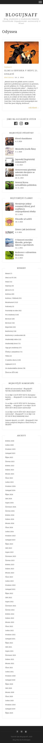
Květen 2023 (9, 564)
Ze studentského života (13, 368)
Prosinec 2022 (10, 585)
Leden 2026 (9, 445)
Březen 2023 (9, 573)
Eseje (7, 282)
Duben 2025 (9, 470)
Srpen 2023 (9, 552)
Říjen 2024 (9, 494)
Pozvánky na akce (11, 310)
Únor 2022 (9, 626)
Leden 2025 (9, 482)
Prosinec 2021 (10, 634)
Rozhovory (9, 331)
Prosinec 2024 (10, 486)
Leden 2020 (9, 700)
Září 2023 (8, 548)
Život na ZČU (10, 372)
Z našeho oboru (11, 360)
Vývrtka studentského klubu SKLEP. (18, 391)
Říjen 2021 (9, 643)
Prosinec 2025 (10, 449)
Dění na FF (9, 277)
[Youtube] (26, 125)
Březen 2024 (9, 523)
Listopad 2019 (10, 709)
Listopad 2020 (10, 680)
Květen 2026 (9, 441)
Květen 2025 (9, 465)
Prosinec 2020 (10, 676)
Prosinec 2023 (10, 536)
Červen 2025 (9, 461)
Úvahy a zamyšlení (12, 352)
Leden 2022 (9, 630)
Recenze (8, 319)
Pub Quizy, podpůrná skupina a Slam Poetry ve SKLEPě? (21, 422)
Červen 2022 (9, 610)
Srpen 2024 (9, 503)
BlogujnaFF (21, 14)
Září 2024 (8, 498)
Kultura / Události (11, 298)
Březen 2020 (9, 692)
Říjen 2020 (9, 684)
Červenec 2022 (10, 606)
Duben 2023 (9, 568)
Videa (7, 356)
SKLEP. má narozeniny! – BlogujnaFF (18, 388)
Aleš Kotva (8, 77)
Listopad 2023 (10, 540)
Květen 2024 (9, 515)
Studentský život (11, 343)
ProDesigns (26, 740)
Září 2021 (8, 647)
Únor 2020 (9, 696)
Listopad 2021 (10, 639)
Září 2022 (8, 597)
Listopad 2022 (10, 589)
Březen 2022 (9, 622)
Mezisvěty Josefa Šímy (25, 149)
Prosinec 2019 (10, 704)
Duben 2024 (9, 519)
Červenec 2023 (10, 556)
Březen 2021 (9, 663)
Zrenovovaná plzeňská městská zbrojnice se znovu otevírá (25, 172)
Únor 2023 (9, 577)
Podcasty (8, 306)
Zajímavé (8, 67)
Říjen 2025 (9, 457)
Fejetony (8, 286)
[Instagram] (21, 125)
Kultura (8, 294)
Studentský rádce (11, 339)
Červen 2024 (9, 511)
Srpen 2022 (9, 601)
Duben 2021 (9, 659)
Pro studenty (10, 314)
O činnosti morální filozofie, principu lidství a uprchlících (24, 242)
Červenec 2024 (10, 507)
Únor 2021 (9, 667)
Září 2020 (8, 688)
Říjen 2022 (9, 593)
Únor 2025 (9, 478)
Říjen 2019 (9, 713)
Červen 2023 (9, 560)
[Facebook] (16, 125)
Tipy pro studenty (11, 347)
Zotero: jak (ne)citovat (25, 229)
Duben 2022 (9, 618)
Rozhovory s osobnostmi (14, 335)
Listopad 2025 (10, 453)
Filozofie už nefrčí (23, 219)
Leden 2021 (9, 672)
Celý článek (33, 107)
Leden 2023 (9, 581)
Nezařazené (9, 302)
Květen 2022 (9, 614)
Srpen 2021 (9, 651)
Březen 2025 (9, 474)
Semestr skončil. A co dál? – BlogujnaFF (19, 420)
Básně (7, 273)
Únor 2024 (9, 527)
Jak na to (8, 290)
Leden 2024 (9, 531)
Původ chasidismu (23, 138)
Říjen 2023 (9, 544)
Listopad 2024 (10, 490)
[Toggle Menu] (40, 2)
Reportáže (9, 327)
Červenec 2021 (10, 655)
